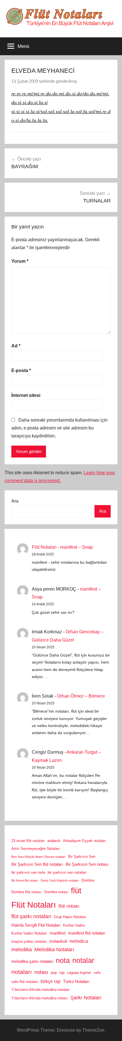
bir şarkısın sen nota (28, 872)
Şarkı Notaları (86, 998)
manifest (58, 933)
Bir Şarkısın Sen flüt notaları (37, 864)
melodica (79, 941)
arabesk (53, 841)
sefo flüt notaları (24, 982)
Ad (15, 345)
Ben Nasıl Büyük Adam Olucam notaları (38, 856)
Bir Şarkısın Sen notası (87, 864)
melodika (21, 949)
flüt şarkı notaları (31, 916)
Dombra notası (56, 892)
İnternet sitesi (25, 395)
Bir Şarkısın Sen (81, 856)
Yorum (19, 261)
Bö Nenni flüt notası (24, 880)
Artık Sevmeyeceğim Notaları (35, 849)
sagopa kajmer (79, 973)
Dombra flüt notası (26, 892)
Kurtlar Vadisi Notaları (29, 933)
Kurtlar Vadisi (74, 925)
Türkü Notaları (76, 981)
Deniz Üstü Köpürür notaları (60, 880)
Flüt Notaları (44, 547)
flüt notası (68, 906)
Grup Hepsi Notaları (70, 917)
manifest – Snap (76, 547)
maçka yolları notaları (29, 941)
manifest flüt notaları (86, 933)
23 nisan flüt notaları (28, 841)
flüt (76, 890)
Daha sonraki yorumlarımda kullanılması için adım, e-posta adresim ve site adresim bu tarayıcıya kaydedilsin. (59, 428)
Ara (14, 501)
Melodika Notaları (54, 949)
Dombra (87, 880)
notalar (83, 960)
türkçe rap (50, 981)
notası (41, 972)
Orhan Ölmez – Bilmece (81, 696)
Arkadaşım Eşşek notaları (84, 841)
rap (61, 973)
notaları (21, 972)
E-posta (21, 370)
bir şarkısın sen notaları (67, 872)
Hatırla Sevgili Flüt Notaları (35, 925)
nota (63, 960)
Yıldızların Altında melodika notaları (40, 989)
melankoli (58, 941)
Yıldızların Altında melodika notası (39, 998)
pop (54, 973)
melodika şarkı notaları (32, 961)
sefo (97, 973)
